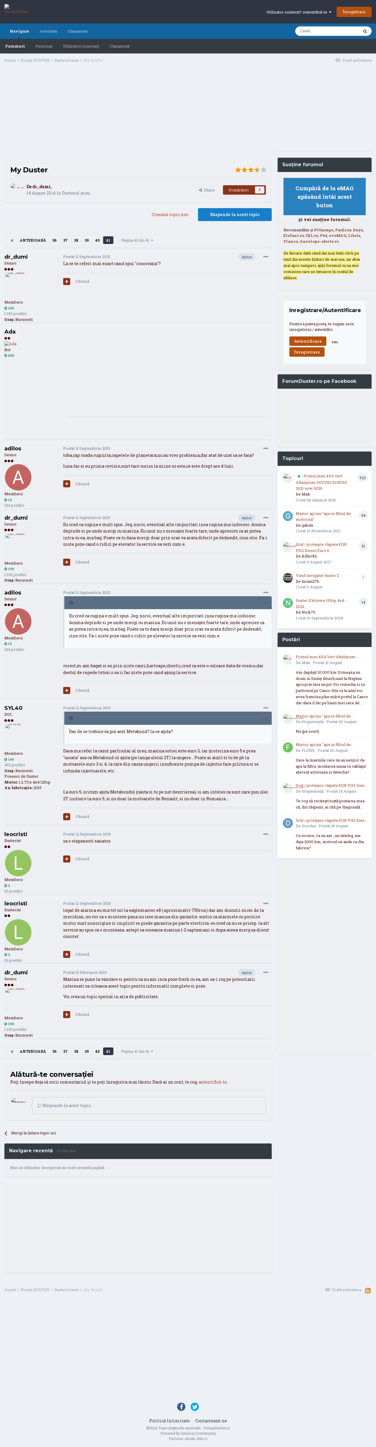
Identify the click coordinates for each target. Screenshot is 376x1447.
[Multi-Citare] (66, 281)
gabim (307, 525)
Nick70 (308, 612)
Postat (86, 256)
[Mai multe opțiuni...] (266, 256)
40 (97, 240)
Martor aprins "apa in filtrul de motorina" (323, 716)
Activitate (48, 31)
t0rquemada (313, 721)
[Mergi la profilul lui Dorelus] (288, 823)
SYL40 (13, 708)
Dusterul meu (76, 193)
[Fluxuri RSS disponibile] (368, 1290)
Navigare (19, 31)
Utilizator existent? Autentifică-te (297, 12)
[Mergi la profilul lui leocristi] (18, 863)
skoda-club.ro (196, 1438)
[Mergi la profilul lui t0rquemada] (288, 719)
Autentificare (308, 341)
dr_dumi (41, 186)
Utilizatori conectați (81, 46)
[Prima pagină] (12, 240)
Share (208, 190)
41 (108, 240)
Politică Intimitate (169, 1421)
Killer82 (309, 556)
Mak (306, 494)
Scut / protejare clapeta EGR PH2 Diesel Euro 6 (332, 786)
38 (76, 240)
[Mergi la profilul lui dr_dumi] (16, 189)
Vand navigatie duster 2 (317, 575)
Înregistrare (354, 11)
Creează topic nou (170, 214)
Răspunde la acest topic (235, 214)
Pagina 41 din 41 (136, 240)
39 (87, 240)
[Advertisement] (138, 113)
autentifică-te (213, 1082)
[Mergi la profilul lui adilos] (18, 477)
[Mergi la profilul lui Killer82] (288, 547)
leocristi (15, 834)
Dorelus (309, 825)
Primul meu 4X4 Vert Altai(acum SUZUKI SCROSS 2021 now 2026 (321, 482)
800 (10, 355)
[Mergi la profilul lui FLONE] (288, 747)
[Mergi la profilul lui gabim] (288, 516)
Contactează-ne (211, 1421)
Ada (10, 332)
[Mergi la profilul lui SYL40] (18, 737)
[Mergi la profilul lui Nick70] (288, 603)
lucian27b (310, 581)
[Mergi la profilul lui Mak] (288, 479)
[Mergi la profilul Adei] (10, 343)
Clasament (120, 46)
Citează (82, 281)
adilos (12, 448)
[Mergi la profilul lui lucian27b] (288, 578)
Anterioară (33, 240)
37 (65, 240)
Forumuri (15, 46)
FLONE (308, 750)
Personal (44, 46)
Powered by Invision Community (188, 1433)
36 (54, 240)
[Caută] (365, 31)
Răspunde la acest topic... (67, 1105)
